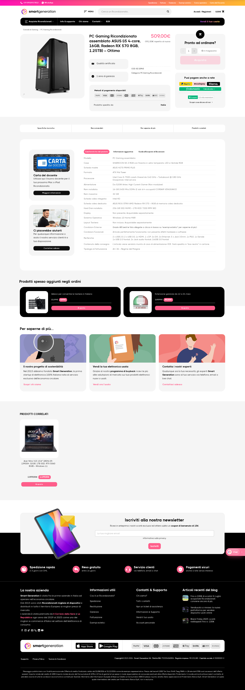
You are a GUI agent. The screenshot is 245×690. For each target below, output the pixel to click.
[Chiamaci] (35, 630)
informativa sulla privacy (154, 538)
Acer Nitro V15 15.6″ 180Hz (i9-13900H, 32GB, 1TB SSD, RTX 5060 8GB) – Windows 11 (38, 463)
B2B (108, 22)
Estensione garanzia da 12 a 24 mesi (173, 294)
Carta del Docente (217, 3)
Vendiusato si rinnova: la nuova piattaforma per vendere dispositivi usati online (205, 610)
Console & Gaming (30, 30)
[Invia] (168, 11)
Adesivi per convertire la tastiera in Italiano (71, 294)
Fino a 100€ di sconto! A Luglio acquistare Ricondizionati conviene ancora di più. (206, 598)
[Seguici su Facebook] (22, 630)
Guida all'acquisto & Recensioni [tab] (152, 152)
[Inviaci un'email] (32, 630)
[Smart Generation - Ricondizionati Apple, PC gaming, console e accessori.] (38, 11)
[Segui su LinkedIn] (39, 630)
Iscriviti (154, 546)
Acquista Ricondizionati (40, 22)
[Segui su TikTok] (29, 630)
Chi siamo (83, 22)
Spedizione (152, 3)
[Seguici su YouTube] (42, 630)
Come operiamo (200, 3)
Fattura (163, 3)
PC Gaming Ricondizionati (51, 30)
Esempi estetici (185, 3)
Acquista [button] (81, 308)
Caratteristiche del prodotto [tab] (96, 152)
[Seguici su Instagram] (25, 630)
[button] (89, 11)
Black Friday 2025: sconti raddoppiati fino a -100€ (203, 620)
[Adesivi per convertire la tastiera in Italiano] (37, 302)
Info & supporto (67, 22)
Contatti (96, 22)
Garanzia (172, 3)
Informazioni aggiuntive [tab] (123, 152)
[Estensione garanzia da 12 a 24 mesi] (141, 302)
